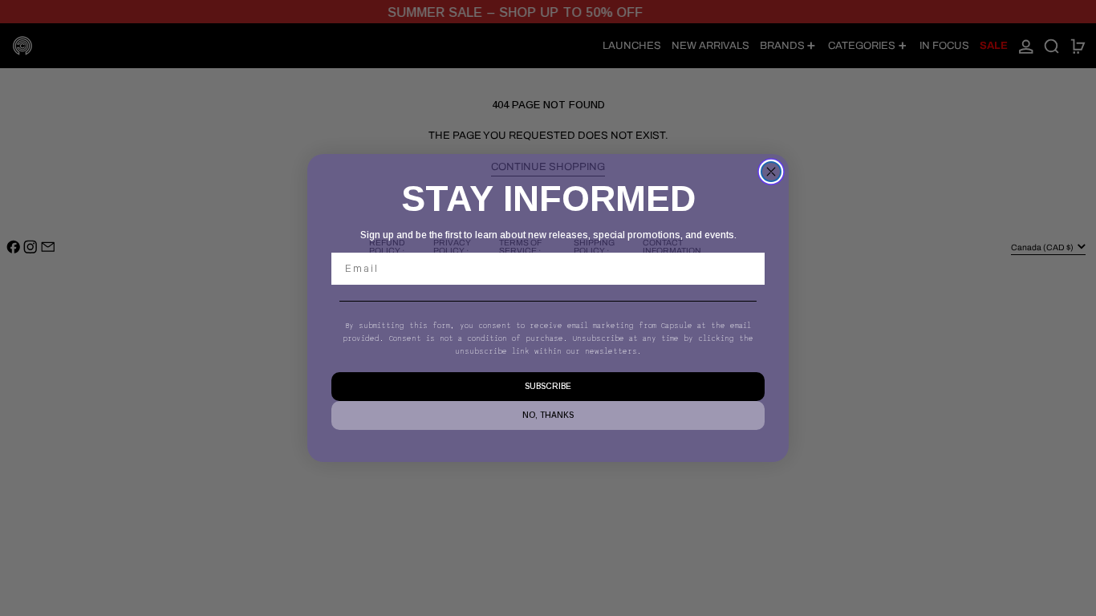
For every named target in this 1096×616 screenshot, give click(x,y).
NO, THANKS (548, 415)
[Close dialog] (771, 171)
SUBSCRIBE (548, 386)
